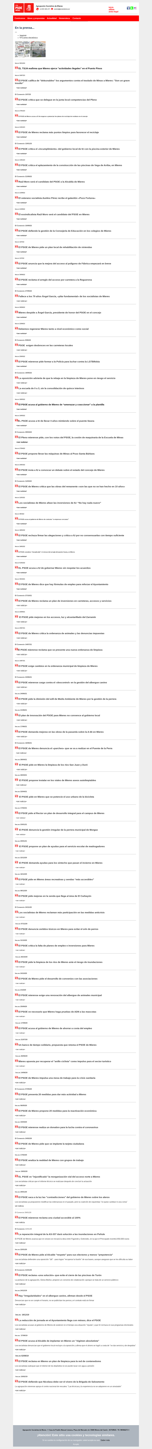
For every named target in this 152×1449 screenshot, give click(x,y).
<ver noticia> (21, 88)
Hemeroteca (64, 18)
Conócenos (20, 18)
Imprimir (23, 35)
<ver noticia (20, 1222)
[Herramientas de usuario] (16, 32)
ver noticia (19, 1206)
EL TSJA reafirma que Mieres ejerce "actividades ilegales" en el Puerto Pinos (60, 68)
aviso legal (113, 12)
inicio (111, 7)
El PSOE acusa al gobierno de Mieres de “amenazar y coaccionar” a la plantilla (61, 404)
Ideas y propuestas (36, 18)
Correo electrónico (30, 38)
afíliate (111, 9)
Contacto (77, 18)
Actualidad (52, 18)
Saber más (105, 1440)
